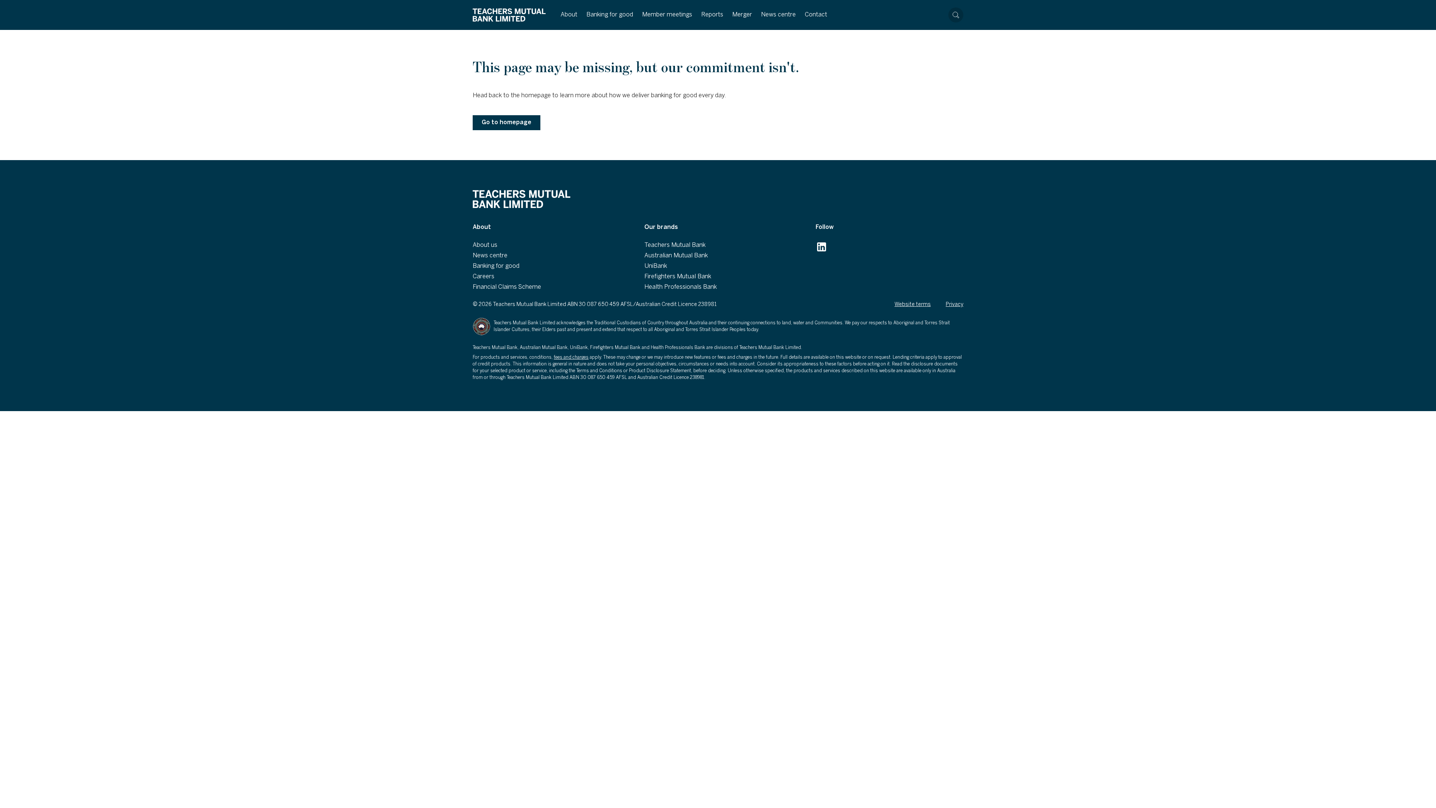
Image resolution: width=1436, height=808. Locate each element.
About (569, 15)
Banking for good (609, 15)
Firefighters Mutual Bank (677, 276)
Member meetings (667, 15)
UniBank (655, 266)
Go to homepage (506, 122)
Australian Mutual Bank (676, 255)
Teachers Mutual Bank (675, 245)
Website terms (913, 304)
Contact (816, 15)
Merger (742, 15)
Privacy (954, 304)
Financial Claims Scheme (507, 287)
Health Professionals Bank (680, 287)
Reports (712, 15)
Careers (483, 276)
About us (485, 245)
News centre (778, 15)
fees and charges (571, 357)
